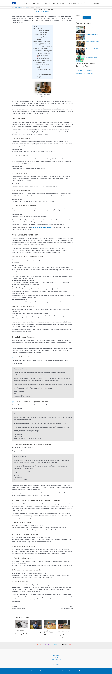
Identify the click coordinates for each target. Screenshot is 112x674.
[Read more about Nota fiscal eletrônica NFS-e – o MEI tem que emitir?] (50, 624)
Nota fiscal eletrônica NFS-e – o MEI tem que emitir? (50, 633)
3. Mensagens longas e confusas (44, 69)
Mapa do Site (56, 664)
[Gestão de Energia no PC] (80, 29)
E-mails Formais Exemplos (41, 48)
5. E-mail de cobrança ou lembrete (42, 38)
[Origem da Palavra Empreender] (80, 37)
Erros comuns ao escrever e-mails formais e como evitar (43, 61)
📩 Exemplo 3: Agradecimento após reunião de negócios (44, 57)
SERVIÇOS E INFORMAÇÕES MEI (55, 3)
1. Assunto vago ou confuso (43, 64)
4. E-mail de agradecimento (43, 36)
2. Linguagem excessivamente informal (44, 66)
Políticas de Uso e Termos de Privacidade (56, 662)
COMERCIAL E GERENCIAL (32, 3)
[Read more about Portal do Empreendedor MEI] (36, 624)
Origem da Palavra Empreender (92, 34)
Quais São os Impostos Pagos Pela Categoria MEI (21, 632)
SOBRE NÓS (82, 3)
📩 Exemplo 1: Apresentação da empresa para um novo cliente (44, 51)
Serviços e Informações (23, 7)
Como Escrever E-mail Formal (42, 41)
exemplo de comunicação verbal (41, 227)
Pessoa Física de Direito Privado (92, 41)
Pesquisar (78, 15)
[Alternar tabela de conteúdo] (50, 27)
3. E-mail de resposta (41, 34)
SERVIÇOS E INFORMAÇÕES (84, 73)
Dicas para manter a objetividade (44, 46)
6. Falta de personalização (43, 77)
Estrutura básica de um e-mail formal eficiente (43, 44)
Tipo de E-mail (38, 28)
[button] (41, 3)
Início (13, 7)
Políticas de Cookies (56, 659)
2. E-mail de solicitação (42, 32)
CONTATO (56, 657)
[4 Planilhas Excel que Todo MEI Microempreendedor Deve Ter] (80, 58)
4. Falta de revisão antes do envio (43, 71)
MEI (56, 653)
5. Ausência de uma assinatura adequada (44, 75)
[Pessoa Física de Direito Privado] (80, 44)
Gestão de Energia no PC (91, 27)
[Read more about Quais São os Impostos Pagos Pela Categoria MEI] (21, 624)
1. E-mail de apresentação (43, 30)
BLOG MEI (72, 3)
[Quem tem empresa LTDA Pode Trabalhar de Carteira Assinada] (80, 51)
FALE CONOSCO (93, 3)
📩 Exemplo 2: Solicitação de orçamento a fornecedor (43, 54)
